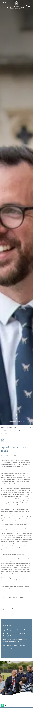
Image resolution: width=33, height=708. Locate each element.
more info (12, 669)
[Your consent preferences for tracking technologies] (5, 705)
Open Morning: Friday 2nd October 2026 (14, 630)
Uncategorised (10, 609)
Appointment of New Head (10, 649)
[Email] (5, 3)
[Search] (26, 6)
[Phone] (3, 3)
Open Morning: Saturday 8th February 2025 (14, 645)
